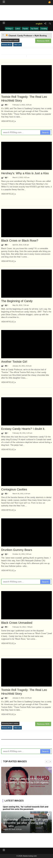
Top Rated (34, 28)
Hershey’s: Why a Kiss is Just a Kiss (25, 173)
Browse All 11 (6, 44)
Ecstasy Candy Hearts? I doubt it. (23, 428)
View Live (17, 44)
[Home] (49, 2)
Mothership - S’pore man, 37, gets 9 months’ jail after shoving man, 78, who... (25, 823)
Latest (17, 28)
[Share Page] (45, 23)
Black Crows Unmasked (16, 622)
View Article (7, 121)
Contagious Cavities (14, 489)
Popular (25, 28)
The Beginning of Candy (17, 301)
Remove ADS (43, 41)
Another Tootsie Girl (14, 361)
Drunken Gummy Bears (16, 549)
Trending (44, 28)
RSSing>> (9, 28)
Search (45, 132)
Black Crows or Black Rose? (19, 240)
